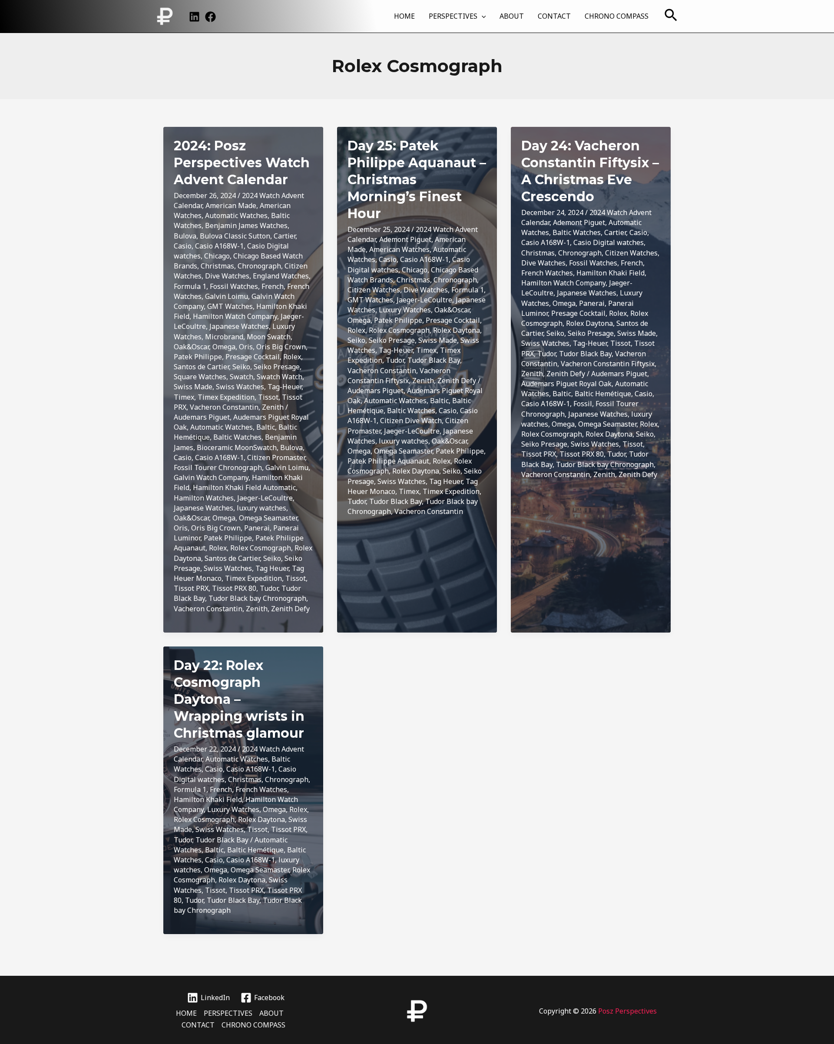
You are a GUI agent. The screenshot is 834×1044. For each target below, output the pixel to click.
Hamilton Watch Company (235, 316)
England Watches (281, 276)
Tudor (269, 588)
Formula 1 (190, 286)
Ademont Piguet (405, 239)
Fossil (582, 403)
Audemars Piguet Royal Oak (566, 383)
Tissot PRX (191, 588)
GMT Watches (230, 306)
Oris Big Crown (281, 346)
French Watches (547, 273)
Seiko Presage (277, 366)
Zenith (273, 407)
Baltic (265, 427)
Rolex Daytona (456, 330)
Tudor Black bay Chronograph (257, 598)
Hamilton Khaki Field (610, 273)
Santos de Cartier (201, 366)
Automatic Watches (236, 215)
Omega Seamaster (268, 518)
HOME (404, 16)
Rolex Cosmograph (260, 548)
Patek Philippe (198, 356)
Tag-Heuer (284, 386)
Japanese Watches (239, 326)
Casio (183, 246)
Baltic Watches (237, 437)
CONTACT (554, 16)
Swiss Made (193, 386)
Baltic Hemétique (603, 393)
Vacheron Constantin (224, 407)
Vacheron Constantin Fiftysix (399, 375)
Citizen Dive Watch (411, 420)
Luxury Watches (405, 310)
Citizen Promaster (276, 457)
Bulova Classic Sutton (235, 236)
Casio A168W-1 (219, 246)
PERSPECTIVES (453, 16)
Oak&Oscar (191, 346)
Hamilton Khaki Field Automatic (244, 487)
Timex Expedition (226, 397)
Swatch (241, 376)
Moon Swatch (269, 336)
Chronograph (259, 266)
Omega (223, 346)
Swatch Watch (279, 376)
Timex (184, 397)
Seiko (241, 366)
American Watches (399, 249)
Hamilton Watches (204, 498)
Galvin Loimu (226, 296)
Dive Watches (227, 276)
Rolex (292, 356)
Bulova (185, 236)
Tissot (268, 397)
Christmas (217, 266)
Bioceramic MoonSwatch (237, 447)
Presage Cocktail (252, 356)
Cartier (284, 236)
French (272, 286)
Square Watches (200, 376)
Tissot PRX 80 (234, 588)
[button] (481, 16)
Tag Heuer (271, 568)
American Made (230, 205)
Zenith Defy (290, 608)
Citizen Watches (374, 290)
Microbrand (224, 336)
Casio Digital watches (608, 242)
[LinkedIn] (194, 16)
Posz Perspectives (627, 1011)
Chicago (217, 256)
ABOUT (512, 16)
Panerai (257, 528)
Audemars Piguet (202, 417)
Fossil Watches (234, 286)
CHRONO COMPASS (617, 16)
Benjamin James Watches (246, 225)
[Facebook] (210, 16)
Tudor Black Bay (433, 360)
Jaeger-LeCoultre (265, 498)
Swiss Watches (240, 386)
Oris (246, 346)
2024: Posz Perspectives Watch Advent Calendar (242, 163)
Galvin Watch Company (211, 477)
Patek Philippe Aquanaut (388, 461)
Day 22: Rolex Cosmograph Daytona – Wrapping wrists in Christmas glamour (239, 699)
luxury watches (261, 508)
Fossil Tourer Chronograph (218, 467)
